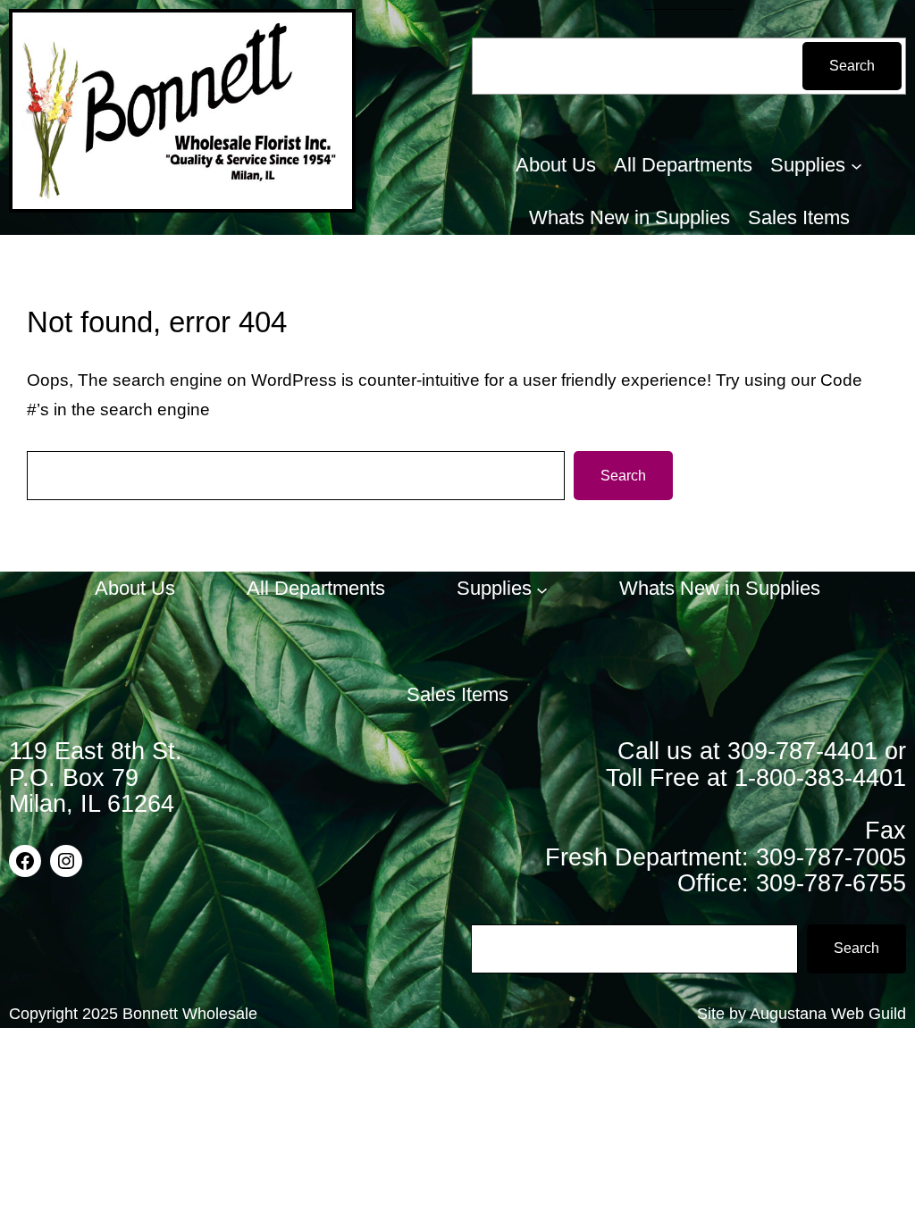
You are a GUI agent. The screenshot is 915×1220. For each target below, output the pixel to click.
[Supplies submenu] (856, 165)
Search (852, 65)
